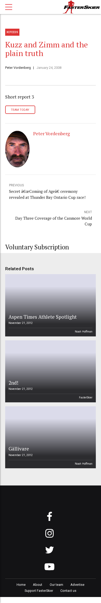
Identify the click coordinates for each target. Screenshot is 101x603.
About (37, 585)
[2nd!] (49, 371)
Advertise (77, 585)
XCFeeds (12, 32)
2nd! (13, 382)
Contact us (68, 591)
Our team (56, 585)
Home (21, 585)
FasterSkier (85, 397)
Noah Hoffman (83, 331)
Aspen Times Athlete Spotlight (43, 316)
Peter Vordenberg (18, 68)
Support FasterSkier (39, 591)
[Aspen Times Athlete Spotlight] (49, 305)
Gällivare (19, 448)
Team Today (20, 110)
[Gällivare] (49, 437)
